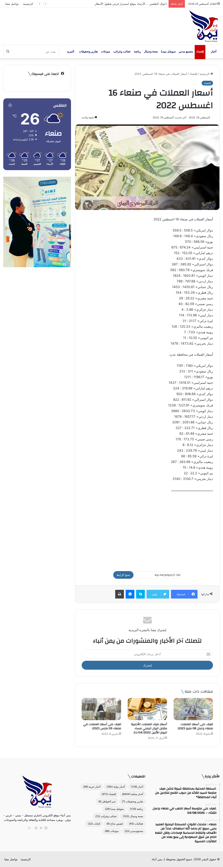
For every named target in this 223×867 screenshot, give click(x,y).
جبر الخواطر (107, 801)
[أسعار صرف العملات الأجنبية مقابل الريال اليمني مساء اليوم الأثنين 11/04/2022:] (147, 709)
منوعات (105, 51)
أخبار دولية (115, 786)
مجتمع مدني (186, 51)
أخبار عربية (91, 786)
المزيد (70, 51)
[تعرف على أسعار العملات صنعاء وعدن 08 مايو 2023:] (193, 709)
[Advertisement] (147, 529)
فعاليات (136, 823)
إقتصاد (200, 51)
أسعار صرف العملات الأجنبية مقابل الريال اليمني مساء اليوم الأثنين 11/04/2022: (149, 728)
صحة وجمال (151, 51)
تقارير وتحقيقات (88, 51)
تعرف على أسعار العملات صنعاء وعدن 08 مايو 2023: (195, 726)
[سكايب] (140, 594)
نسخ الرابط (123, 575)
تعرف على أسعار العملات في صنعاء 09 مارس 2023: (101, 726)
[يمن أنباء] (204, 26)
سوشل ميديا (168, 51)
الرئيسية (28, 3)
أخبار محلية (132, 794)
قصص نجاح (114, 823)
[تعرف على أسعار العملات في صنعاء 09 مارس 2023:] (101, 709)
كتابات (94, 823)
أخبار (213, 51)
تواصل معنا (12, 3)
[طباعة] (119, 594)
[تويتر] (39, 828)
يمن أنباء (157, 859)
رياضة (137, 51)
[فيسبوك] (45, 828)
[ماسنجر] (130, 594)
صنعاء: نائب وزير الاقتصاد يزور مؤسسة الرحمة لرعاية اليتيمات (129, 3)
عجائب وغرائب (122, 51)
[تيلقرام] (34, 828)
